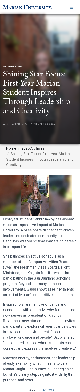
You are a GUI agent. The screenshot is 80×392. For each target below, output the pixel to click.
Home (11, 148)
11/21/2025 (48, 390)
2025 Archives (33, 148)
